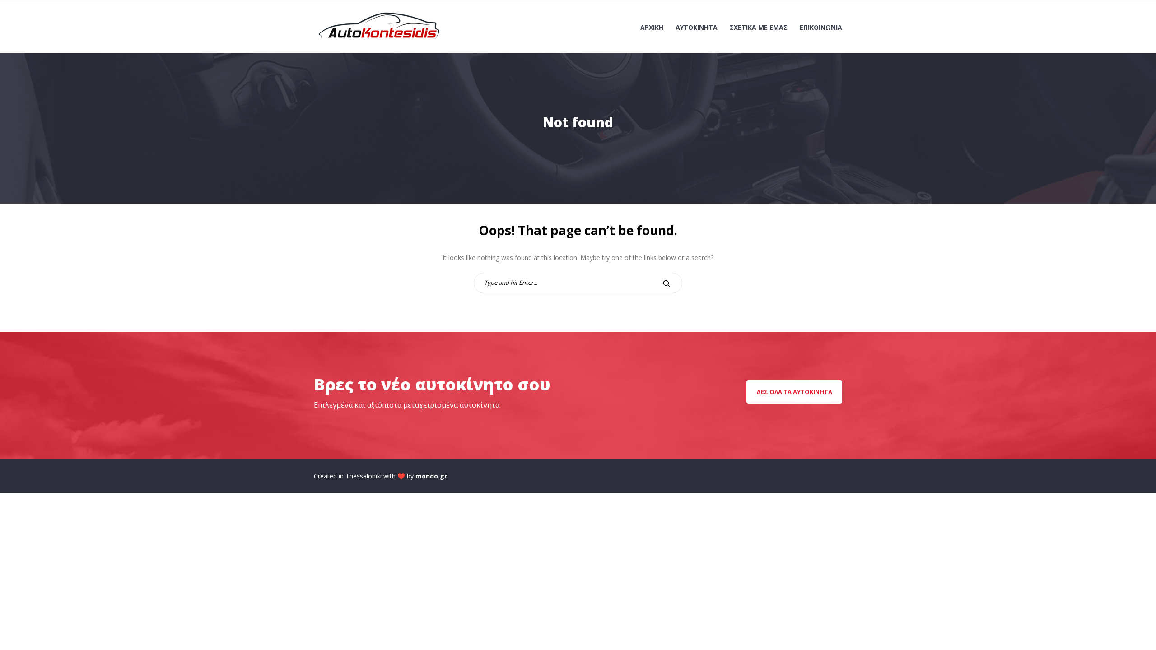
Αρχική (651, 27)
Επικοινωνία (821, 27)
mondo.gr (431, 476)
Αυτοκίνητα (697, 27)
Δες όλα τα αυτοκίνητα (794, 392)
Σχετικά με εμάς (759, 27)
